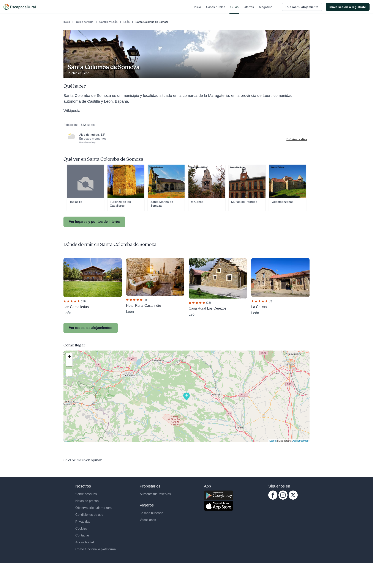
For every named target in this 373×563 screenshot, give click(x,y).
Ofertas (249, 7)
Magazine (265, 7)
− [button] (69, 363)
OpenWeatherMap (87, 142)
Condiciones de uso (89, 514)
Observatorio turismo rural (93, 508)
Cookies (81, 528)
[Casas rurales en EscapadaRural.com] (19, 7)
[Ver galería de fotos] (305, 72)
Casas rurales (215, 7)
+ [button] (69, 356)
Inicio (197, 7)
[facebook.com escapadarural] (272, 498)
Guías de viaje (84, 22)
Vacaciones (148, 520)
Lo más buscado (151, 513)
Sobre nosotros (86, 494)
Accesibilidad (84, 542)
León (126, 22)
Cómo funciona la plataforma (95, 549)
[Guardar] (305, 33)
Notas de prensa (87, 501)
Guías (234, 7)
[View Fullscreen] (69, 372)
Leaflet (273, 440)
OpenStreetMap (300, 440)
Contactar (82, 535)
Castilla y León (108, 22)
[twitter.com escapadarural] (293, 498)
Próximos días (296, 139)
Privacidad (82, 521)
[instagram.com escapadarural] (283, 498)
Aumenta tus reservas (155, 494)
